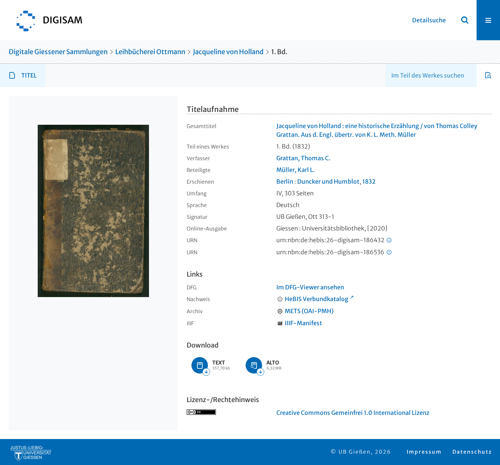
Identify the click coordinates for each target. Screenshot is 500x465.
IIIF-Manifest (303, 323)
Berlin (284, 181)
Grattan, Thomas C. (303, 158)
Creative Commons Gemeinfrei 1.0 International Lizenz (352, 412)
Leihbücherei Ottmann (150, 52)
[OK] (465, 20)
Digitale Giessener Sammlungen (58, 52)
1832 (369, 181)
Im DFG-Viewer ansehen (310, 287)
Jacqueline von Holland (228, 52)
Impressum (424, 452)
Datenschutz (472, 452)
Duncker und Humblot (328, 181)
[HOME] (46, 20)
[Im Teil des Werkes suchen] (488, 75)
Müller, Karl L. (295, 169)
